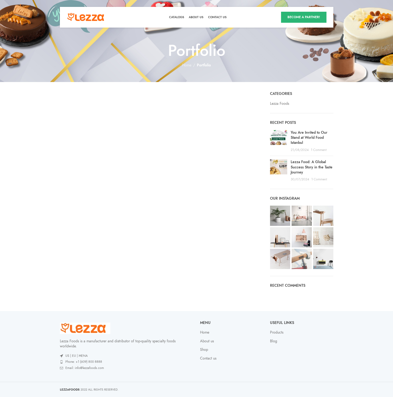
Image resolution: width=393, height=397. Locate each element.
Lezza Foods (279, 103)
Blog (273, 341)
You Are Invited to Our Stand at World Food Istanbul (309, 137)
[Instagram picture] (280, 216)
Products (276, 332)
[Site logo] (87, 17)
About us (207, 341)
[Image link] (85, 328)
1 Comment (318, 149)
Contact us (208, 358)
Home (186, 65)
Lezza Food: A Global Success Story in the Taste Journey (311, 167)
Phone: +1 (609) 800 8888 (83, 362)
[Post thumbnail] (278, 141)
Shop (204, 349)
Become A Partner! (303, 17)
